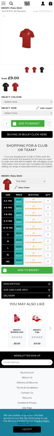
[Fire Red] (15, 87)
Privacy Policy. (42, 421)
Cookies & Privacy (27, 403)
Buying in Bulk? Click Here (27, 134)
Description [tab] (11, 284)
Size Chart (46, 108)
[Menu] (3, 3)
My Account (27, 372)
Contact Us (27, 392)
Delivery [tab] (9, 295)
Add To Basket (28, 270)
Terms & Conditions (27, 387)
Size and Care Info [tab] (15, 290)
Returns (27, 398)
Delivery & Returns (27, 382)
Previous (3, 328)
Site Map (27, 408)
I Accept (27, 429)
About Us (27, 377)
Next (50, 328)
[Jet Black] (5, 87)
